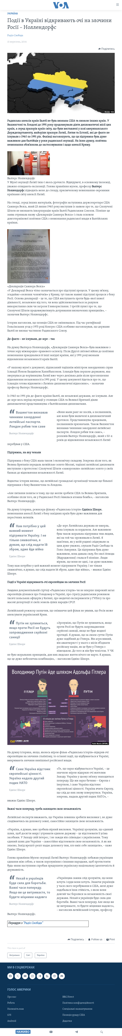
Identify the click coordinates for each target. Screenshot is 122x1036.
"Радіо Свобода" (33, 923)
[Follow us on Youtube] (25, 976)
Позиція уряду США (73, 1015)
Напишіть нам (15, 1009)
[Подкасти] (54, 976)
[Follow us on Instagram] (32, 976)
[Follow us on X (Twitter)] (18, 976)
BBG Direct (68, 997)
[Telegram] (76, 1032)
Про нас (11, 997)
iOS (9, 1015)
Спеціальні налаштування (77, 1009)
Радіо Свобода (15, 35)
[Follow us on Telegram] (40, 976)
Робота (11, 1003)
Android (11, 1021)
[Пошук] (101, 1032)
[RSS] (47, 976)
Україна (12, 13)
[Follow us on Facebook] (10, 976)
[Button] (106, 49)
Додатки (67, 1021)
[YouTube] (51, 1032)
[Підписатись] (62, 976)
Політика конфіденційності (78, 1003)
